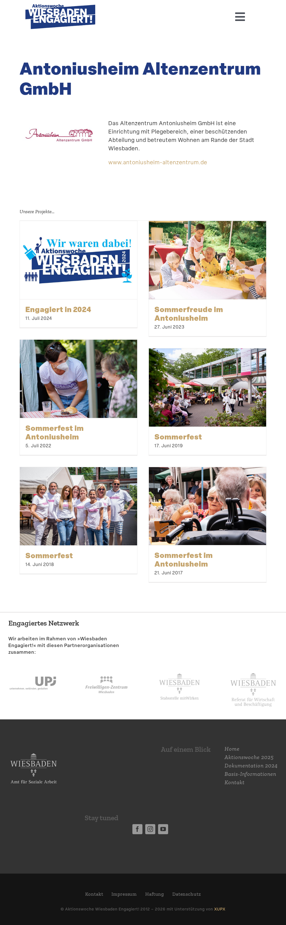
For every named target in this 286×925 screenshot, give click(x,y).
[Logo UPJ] (33, 668)
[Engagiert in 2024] (78, 260)
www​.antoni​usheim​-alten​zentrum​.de (157, 162)
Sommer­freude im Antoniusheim (188, 313)
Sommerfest (178, 437)
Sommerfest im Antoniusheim (54, 432)
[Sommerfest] (207, 387)
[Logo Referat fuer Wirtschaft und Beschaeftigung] (253, 670)
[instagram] (150, 829)
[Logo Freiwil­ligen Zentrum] (106, 668)
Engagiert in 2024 (58, 309)
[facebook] (137, 829)
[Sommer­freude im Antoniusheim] (207, 260)
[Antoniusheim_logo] (59, 118)
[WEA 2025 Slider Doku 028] (60, 7)
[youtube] (163, 829)
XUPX (219, 909)
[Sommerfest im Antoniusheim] (78, 379)
